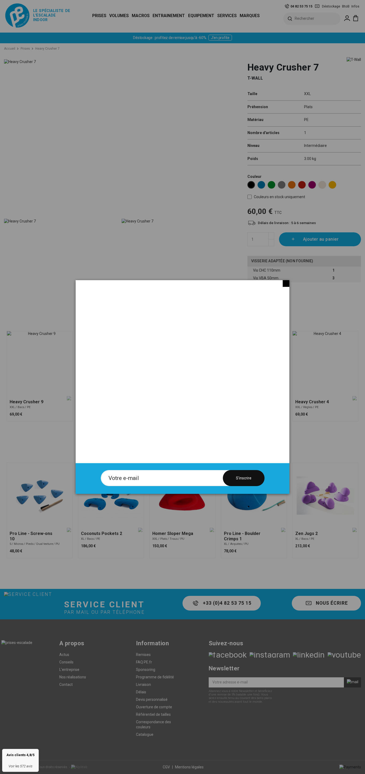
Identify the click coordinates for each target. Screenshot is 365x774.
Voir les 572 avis (20, 766)
